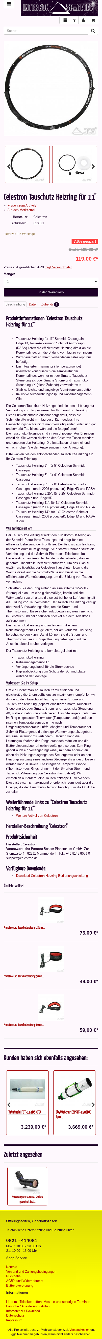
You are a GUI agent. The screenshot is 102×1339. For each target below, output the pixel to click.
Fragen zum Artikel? (22, 205)
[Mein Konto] (83, 20)
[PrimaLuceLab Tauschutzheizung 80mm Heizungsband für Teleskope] (51, 1007)
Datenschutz (15, 1315)
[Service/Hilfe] (74, 20)
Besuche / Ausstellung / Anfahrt (28, 1306)
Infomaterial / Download (23, 1311)
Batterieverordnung (19, 1285)
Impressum (14, 1320)
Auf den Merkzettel (21, 210)
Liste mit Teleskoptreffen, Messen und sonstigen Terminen (48, 1302)
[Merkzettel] (64, 20)
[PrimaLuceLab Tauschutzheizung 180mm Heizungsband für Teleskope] (51, 910)
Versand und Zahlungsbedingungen (31, 1271)
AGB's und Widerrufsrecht (24, 1281)
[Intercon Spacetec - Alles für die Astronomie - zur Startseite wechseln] (59, 8)
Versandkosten (80, 1330)
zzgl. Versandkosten (58, 267)
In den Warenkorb (51, 292)
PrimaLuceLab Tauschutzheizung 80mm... (24, 1025)
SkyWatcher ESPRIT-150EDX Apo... (73, 1114)
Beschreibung (15, 304)
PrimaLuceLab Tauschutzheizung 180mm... (24, 927)
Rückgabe (13, 1276)
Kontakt (11, 1267)
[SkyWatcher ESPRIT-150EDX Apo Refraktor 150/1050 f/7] (75, 1089)
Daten (33, 304)
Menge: (9, 274)
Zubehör (49, 304)
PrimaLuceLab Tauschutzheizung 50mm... (24, 976)
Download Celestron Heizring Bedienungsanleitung (52, 876)
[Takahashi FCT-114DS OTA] (27, 1089)
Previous (8, 88)
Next (93, 88)
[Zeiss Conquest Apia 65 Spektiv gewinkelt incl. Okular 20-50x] (27, 1181)
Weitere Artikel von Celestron (37, 816)
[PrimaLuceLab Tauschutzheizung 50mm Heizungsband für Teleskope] (51, 959)
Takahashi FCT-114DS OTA (24, 1112)
